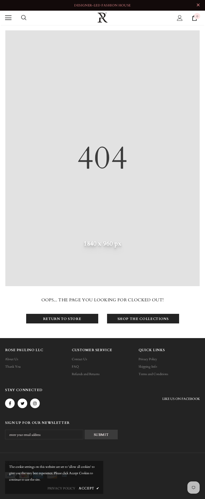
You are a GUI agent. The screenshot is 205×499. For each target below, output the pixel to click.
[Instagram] (35, 403)
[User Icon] (180, 18)
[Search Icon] (23, 18)
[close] (198, 5)
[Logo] (102, 17)
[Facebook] (10, 403)
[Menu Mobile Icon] (8, 18)
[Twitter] (22, 403)
